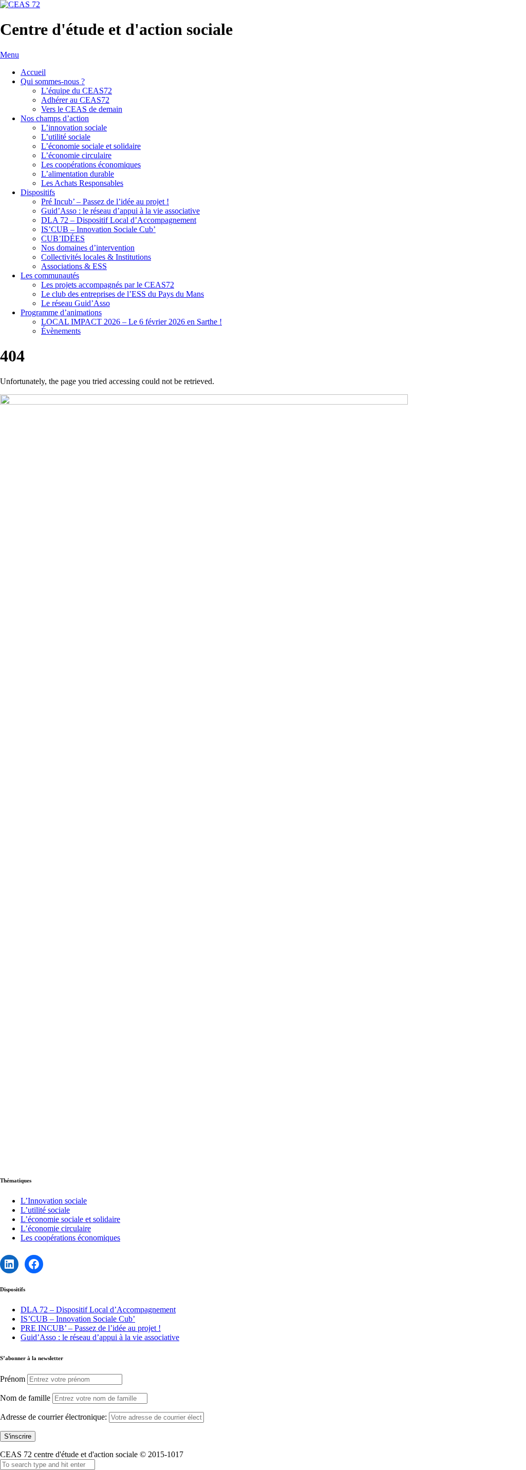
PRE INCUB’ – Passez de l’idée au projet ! (91, 1328)
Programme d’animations (61, 312)
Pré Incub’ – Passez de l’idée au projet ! (105, 201)
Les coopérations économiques (91, 164)
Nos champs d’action (55, 118)
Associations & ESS (74, 266)
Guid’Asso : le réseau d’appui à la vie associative (120, 210)
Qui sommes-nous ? (53, 81)
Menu (9, 54)
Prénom (12, 1378)
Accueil (33, 72)
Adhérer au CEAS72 (75, 100)
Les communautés (50, 275)
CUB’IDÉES (63, 238)
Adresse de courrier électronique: (54, 1416)
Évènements (61, 331)
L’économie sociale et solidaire (91, 146)
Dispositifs (38, 192)
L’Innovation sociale (54, 1200)
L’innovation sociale (74, 127)
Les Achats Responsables (82, 183)
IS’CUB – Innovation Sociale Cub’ (98, 229)
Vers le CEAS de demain (81, 109)
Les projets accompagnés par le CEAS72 (107, 284)
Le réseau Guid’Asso (75, 303)
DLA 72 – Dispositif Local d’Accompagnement (118, 220)
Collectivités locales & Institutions (96, 257)
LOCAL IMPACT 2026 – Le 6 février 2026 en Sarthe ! (131, 321)
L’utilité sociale (65, 136)
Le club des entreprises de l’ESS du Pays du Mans (122, 294)
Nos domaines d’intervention (88, 247)
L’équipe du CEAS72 (76, 90)
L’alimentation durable (77, 173)
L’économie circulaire (76, 155)
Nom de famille (25, 1397)
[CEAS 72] (20, 4)
